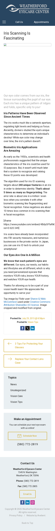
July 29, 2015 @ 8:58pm (33, 318)
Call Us (19, 22)
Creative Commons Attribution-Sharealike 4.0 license (27, 303)
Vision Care (16, 396)
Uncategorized (18, 390)
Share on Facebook (22, 328)
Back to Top (27, 523)
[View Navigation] (5, 22)
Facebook (22, 502)
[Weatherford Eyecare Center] (27, 8)
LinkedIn (27, 502)
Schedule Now (30, 436)
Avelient (41, 515)
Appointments (41, 22)
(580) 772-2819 (31, 481)
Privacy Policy (15, 515)
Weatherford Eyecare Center (36, 509)
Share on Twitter (27, 328)
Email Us (27, 494)
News (13, 384)
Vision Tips (33, 322)
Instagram (32, 502)
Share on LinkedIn (32, 328)
